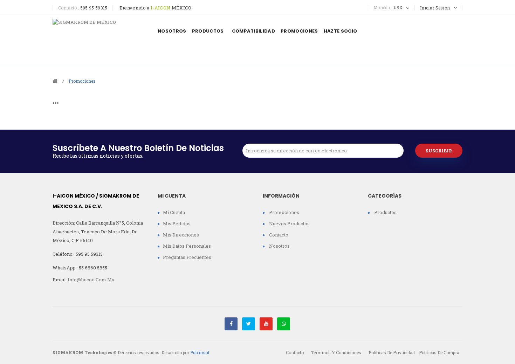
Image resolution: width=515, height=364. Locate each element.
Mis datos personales (187, 246)
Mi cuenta (174, 212)
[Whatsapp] (283, 323)
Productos (385, 212)
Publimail (199, 352)
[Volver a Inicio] (55, 80)
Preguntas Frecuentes (187, 257)
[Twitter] (248, 323)
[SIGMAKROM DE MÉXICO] (100, 41)
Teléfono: (78, 254)
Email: (84, 279)
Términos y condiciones (336, 352)
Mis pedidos (177, 223)
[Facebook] (231, 323)
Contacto (278, 235)
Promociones (283, 212)
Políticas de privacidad (392, 352)
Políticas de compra (439, 352)
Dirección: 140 (98, 231)
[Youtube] (266, 323)
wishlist (439, 30)
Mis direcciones (181, 235)
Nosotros (279, 246)
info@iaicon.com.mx (91, 279)
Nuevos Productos (289, 223)
